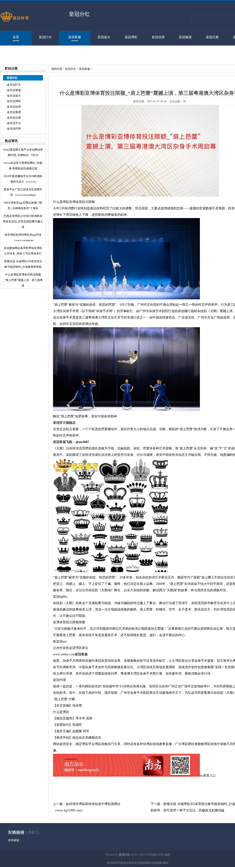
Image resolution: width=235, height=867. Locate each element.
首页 (16, 37)
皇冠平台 (15, 123)
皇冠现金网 (141, 862)
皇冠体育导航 (115, 862)
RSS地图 (151, 854)
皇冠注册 (212, 37)
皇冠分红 (70, 68)
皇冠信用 (158, 37)
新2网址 (164, 862)
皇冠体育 (128, 862)
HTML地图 (163, 854)
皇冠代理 (13, 52)
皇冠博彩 (131, 37)
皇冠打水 (45, 37)
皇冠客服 (74, 37)
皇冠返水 (104, 37)
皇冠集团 (185, 37)
